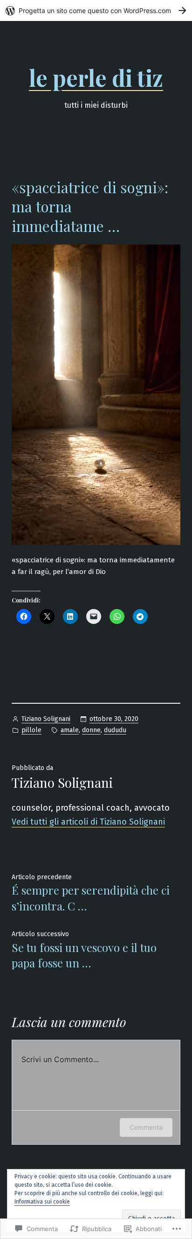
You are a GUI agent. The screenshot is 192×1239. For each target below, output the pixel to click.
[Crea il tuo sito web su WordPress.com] (96, 10)
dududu (115, 730)
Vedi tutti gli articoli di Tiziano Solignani (88, 822)
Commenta (146, 1127)
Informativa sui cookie (42, 1201)
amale (70, 730)
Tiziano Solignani (45, 719)
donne (91, 730)
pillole (31, 730)
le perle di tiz (96, 77)
